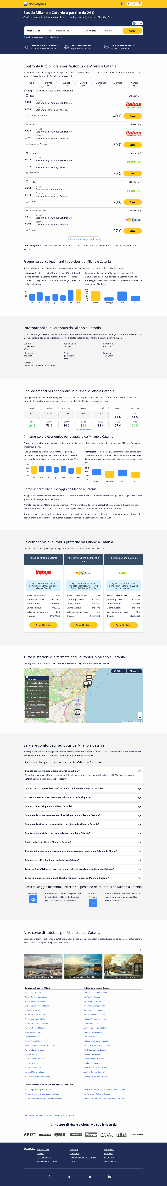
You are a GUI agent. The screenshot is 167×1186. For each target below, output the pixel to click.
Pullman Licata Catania (93, 1054)
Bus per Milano (53, 1115)
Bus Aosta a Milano (33, 992)
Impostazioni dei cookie (83, 1157)
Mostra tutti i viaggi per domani (85, 239)
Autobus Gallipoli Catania (94, 1032)
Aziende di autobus (47, 1161)
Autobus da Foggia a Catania (95, 1028)
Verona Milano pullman (34, 1072)
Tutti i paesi (110, 1161)
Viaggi (73, 1161)
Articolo (109, 1157)
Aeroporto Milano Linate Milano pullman (42, 1094)
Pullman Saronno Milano (35, 1050)
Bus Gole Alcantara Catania (95, 1050)
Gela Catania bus (90, 1036)
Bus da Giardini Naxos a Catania (97, 1045)
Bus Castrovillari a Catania (94, 1014)
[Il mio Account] (121, 3)
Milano (120, 671)
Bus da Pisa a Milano (33, 1041)
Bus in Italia (40, 1115)
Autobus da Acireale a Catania (96, 992)
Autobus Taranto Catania (94, 1072)
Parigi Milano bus (32, 1036)
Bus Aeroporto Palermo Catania (97, 1094)
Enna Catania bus (91, 1023)
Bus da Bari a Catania (92, 1001)
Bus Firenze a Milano (33, 1010)
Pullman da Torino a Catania (95, 1076)
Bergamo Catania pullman (94, 1006)
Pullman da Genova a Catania (96, 1041)
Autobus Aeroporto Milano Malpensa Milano (43, 1098)
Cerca (133, 115)
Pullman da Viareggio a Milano (37, 1076)
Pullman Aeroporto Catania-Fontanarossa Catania (104, 1089)
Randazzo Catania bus (93, 1063)
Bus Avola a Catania (92, 997)
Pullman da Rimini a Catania (95, 1067)
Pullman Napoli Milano (34, 1028)
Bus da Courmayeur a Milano (37, 1006)
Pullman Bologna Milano (35, 1001)
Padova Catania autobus (94, 1059)
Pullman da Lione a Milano (36, 1019)
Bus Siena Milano (32, 1054)
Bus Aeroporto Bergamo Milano (38, 1089)
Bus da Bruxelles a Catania (95, 1010)
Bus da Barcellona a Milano (36, 997)
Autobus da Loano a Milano (36, 1023)
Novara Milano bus (33, 1032)
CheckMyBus (29, 1115)
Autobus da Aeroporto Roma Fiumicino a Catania (104, 1098)
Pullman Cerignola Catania (95, 1019)
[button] (77, 712)
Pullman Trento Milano (34, 1059)
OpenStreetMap (129, 722)
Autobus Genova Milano (35, 1014)
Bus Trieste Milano (32, 1063)
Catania (135, 671)
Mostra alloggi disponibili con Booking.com (44, 37)
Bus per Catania (67, 1115)
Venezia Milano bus (33, 1067)
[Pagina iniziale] (35, 4)
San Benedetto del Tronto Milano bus (40, 1045)
